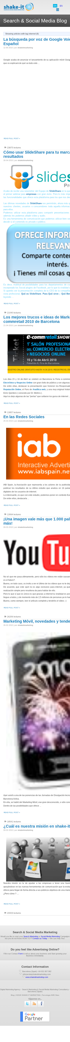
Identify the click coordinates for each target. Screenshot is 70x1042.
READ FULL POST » (12, 138)
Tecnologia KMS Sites (50, 995)
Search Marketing (30, 936)
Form (20, 954)
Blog (12, 995)
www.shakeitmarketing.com (36, 977)
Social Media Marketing (50, 936)
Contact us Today (40, 938)
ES (61, 6)
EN (55, 6)
